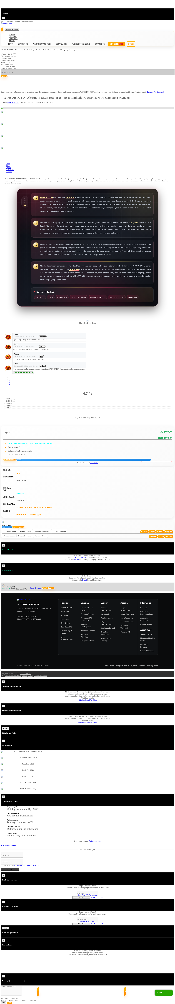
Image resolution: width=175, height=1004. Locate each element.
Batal (3, 1003)
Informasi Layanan (144, 645)
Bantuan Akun (10, 536)
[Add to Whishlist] (156, 461)
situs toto (70, 197)
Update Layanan (60, 531)
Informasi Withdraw (84, 635)
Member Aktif (26, 531)
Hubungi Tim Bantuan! (155, 92)
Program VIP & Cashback (86, 619)
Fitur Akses (145, 608)
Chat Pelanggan (18, 527)
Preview (19, 459)
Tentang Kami (109, 666)
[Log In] (2, 29)
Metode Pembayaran (86, 625)
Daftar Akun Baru (127, 614)
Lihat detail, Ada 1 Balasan (23, 373)
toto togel (74, 269)
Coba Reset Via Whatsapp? (88, 895)
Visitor (42, 346)
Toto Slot (64, 615)
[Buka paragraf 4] (25, 205)
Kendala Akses (41, 536)
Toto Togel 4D (66, 627)
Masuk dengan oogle (9, 845)
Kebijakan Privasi (108, 628)
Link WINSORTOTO (66, 638)
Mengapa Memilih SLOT (147, 639)
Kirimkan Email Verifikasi (87, 700)
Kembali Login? (97, 897)
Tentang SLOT (146, 634)
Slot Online (65, 623)
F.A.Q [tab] (8, 166)
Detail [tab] (8, 164)
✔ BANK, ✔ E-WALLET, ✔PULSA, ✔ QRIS (34, 508)
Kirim (10, 1003)
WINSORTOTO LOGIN (42, 44)
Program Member (88, 614)
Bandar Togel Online (66, 632)
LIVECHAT (13, 37)
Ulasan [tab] (9, 172)
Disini (76, 559)
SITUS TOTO (23, 44)
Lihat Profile (7, 527)
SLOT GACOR (61, 44)
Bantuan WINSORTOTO (106, 609)
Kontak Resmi (146, 624)
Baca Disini (94, 463)
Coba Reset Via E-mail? (87, 921)
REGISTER (116, 44)
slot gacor (133, 222)
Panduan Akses (107, 618)
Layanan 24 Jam (107, 614)
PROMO (12, 41)
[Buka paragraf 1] (24, 198)
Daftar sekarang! (95, 841)
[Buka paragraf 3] (24, 203)
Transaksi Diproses (42, 531)
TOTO (10, 44)
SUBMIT (81, 897)
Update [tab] (8, 168)
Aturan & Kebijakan (144, 619)
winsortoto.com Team (13, 676)
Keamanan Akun (127, 622)
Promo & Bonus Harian (87, 609)
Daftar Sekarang (9, 459)
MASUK (10, 869)
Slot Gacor (65, 619)
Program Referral (87, 641)
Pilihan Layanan (10, 531)
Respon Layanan (25, 536)
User (41, 356)
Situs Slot (65, 612)
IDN (18, 473)
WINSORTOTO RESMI (81, 44)
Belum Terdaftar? (14, 865)
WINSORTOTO (46, 197)
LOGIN (131, 44)
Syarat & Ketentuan (105, 633)
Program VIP (125, 632)
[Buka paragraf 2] (24, 200)
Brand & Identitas (147, 651)
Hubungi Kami (152, 666)
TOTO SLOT (100, 44)
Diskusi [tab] (10, 170)
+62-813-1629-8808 (33, 619)
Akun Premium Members (44, 443)
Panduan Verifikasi (124, 627)
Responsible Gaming (106, 639)
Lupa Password (126, 618)
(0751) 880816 (30, 616)
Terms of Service (40, 676)
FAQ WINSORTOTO (106, 623)
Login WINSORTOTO (126, 609)
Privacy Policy (27, 676)
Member (43, 337)
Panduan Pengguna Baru (146, 613)
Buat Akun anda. (20, 865)
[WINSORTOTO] (35, 600)
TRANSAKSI (13, 39)
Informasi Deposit (88, 631)
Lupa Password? (33, 865)
